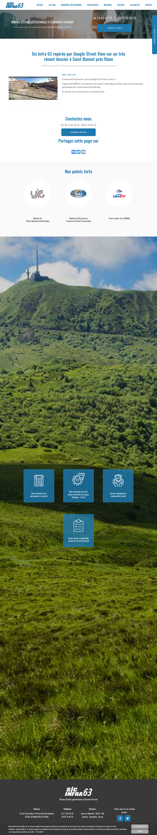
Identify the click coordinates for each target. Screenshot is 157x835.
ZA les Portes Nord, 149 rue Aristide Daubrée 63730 (42, 27)
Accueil (40, 4)
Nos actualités (54, 66)
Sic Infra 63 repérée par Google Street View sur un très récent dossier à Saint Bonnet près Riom (88, 66)
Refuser (139, 831)
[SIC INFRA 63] (13, 5)
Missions (108, 4)
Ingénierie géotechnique (71, 4)
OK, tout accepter (140, 827)
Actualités (135, 4)
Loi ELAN (52, 4)
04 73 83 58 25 (102, 18)
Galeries (121, 4)
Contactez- (114, 28)
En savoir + (40, 831)
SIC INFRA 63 (45, 66)
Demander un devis (78, 132)
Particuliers (92, 4)
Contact (148, 4)
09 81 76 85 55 (127, 18)
